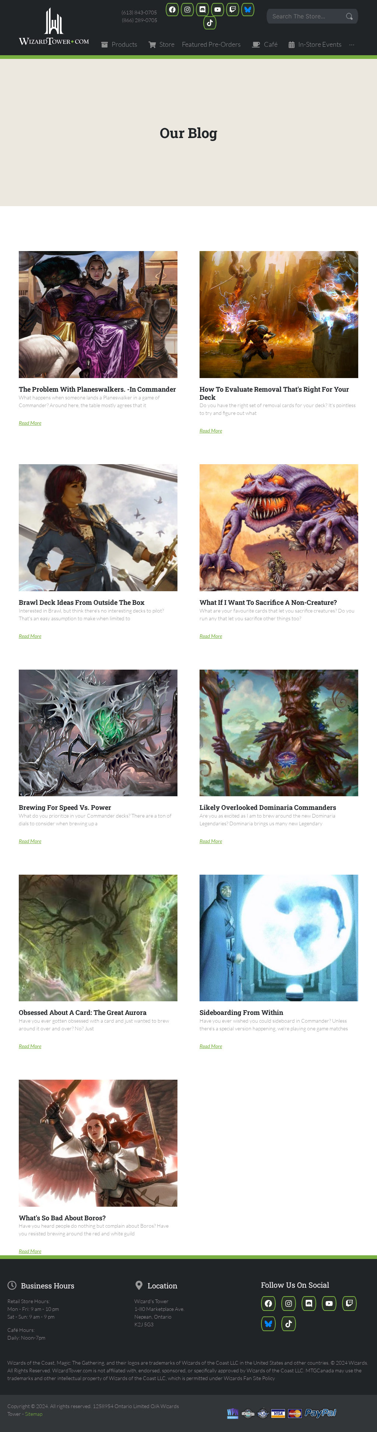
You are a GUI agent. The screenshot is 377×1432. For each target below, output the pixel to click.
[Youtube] (217, 9)
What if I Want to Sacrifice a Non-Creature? (268, 602)
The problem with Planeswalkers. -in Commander (97, 389)
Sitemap (33, 1414)
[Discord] (202, 9)
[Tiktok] (209, 22)
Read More (30, 423)
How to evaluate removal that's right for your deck (274, 393)
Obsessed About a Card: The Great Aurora (83, 1012)
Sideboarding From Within (241, 1012)
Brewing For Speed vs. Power (65, 807)
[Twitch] (232, 9)
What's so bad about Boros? (62, 1217)
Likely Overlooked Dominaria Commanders (268, 807)
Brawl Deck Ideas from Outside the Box (82, 602)
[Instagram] (187, 9)
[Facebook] (172, 9)
